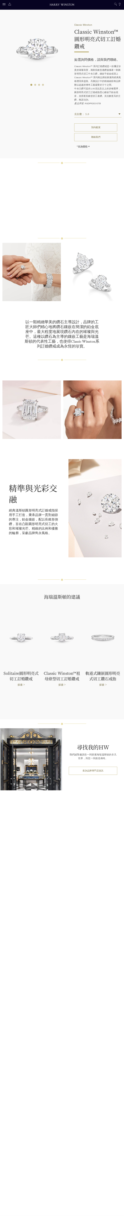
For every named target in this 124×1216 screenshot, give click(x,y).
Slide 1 (35, 85)
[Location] (120, 5)
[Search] (116, 5)
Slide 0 (31, 85)
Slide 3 (43, 85)
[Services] (10, 5)
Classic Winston (83, 24)
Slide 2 (39, 85)
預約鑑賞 (96, 127)
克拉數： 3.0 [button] (81, 114)
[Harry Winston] (62, 5)
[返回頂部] (118, 1210)
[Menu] (4, 5)
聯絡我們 (96, 137)
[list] (62, 508)
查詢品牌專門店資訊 (93, 770)
